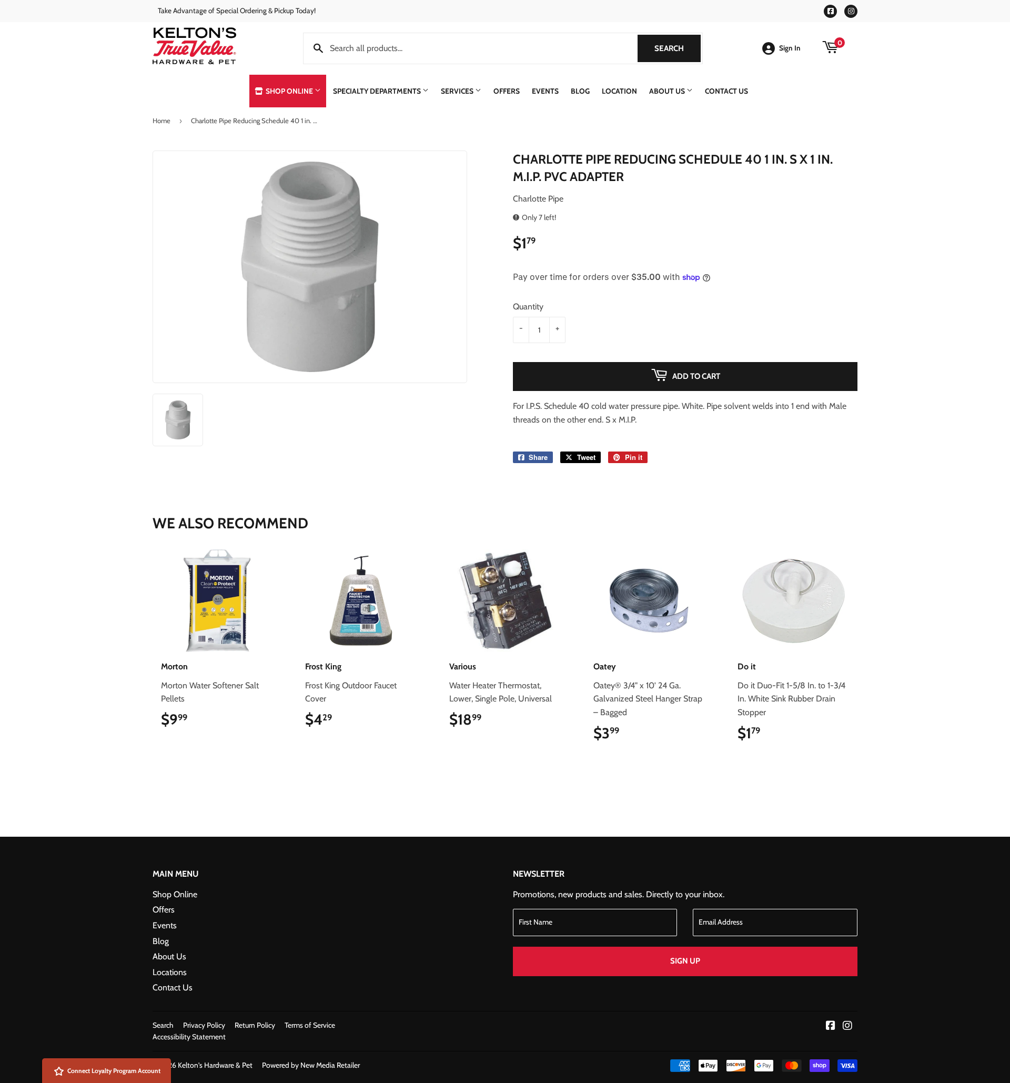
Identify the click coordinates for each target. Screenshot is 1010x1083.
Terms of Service (310, 1025)
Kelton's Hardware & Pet (215, 1065)
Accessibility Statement (189, 1036)
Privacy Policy (204, 1025)
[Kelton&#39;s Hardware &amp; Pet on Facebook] (830, 1026)
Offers (506, 91)
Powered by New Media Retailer (311, 1065)
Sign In (790, 48)
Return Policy (255, 1025)
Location (619, 91)
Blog (580, 91)
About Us (667, 91)
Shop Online (289, 91)
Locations (170, 972)
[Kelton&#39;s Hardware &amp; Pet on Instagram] (847, 1026)
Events (545, 91)
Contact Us (726, 91)
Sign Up (685, 961)
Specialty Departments (377, 91)
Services (458, 91)
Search (677, 48)
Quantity (528, 307)
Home (161, 120)
